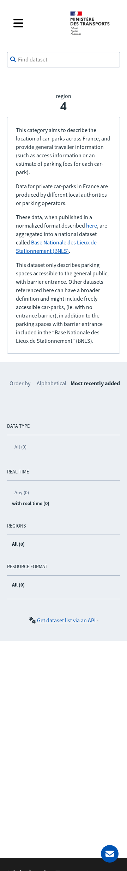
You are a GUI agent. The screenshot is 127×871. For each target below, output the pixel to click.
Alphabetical (51, 383)
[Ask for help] (110, 854)
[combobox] (63, 59)
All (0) (20, 447)
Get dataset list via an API (66, 620)
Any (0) (21, 492)
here (91, 225)
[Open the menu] (36, 23)
